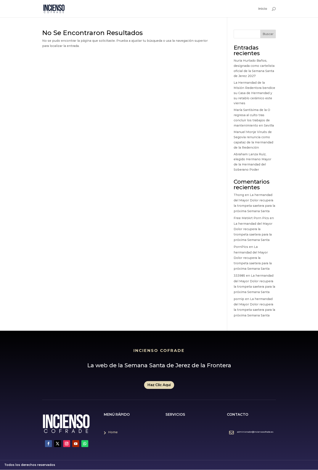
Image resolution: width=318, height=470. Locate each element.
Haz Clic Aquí (159, 385)
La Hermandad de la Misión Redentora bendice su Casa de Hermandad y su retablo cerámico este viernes (254, 93)
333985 (239, 276)
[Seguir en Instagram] (66, 443)
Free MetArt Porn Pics (251, 218)
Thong (239, 195)
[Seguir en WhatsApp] (84, 443)
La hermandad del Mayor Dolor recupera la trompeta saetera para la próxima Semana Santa (253, 258)
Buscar (268, 34)
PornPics (241, 247)
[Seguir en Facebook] (48, 443)
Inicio (262, 9)
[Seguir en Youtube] (75, 443)
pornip (239, 299)
